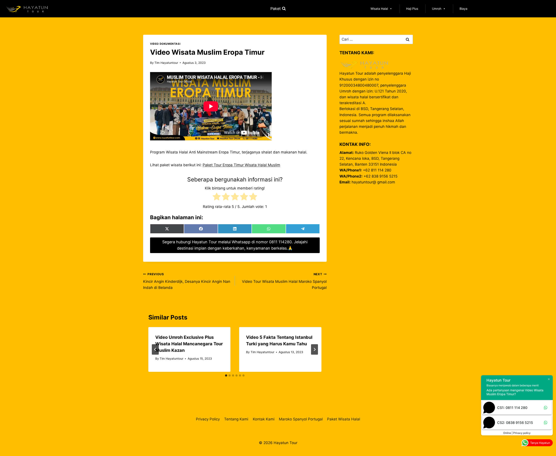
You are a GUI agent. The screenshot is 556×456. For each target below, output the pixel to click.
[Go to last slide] (155, 349)
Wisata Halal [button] (379, 8)
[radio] (217, 197)
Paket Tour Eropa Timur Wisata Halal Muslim (241, 165)
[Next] (314, 349)
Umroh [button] (436, 8)
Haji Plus (412, 8)
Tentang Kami (236, 419)
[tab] (226, 375)
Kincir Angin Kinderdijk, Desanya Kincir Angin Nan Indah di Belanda (186, 281)
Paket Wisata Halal (343, 419)
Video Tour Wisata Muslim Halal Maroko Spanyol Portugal (284, 281)
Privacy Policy (208, 419)
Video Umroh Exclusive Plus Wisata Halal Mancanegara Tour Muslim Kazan (189, 344)
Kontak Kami (264, 419)
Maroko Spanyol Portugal (301, 419)
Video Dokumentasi (165, 43)
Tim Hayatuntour (166, 62)
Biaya (463, 8)
